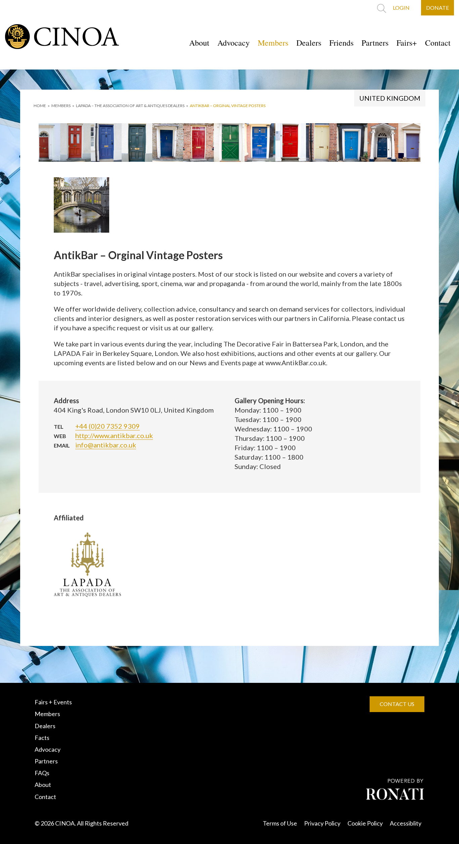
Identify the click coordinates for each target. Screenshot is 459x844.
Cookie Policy (365, 823)
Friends (341, 42)
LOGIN (401, 7)
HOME (40, 105)
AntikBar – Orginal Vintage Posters (227, 105)
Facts (42, 737)
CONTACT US (397, 704)
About (199, 42)
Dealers (308, 42)
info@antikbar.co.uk (105, 445)
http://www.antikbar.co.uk (114, 435)
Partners (375, 42)
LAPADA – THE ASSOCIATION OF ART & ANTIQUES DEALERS (130, 105)
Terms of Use (280, 823)
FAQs (42, 773)
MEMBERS (61, 105)
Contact (438, 42)
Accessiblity (405, 823)
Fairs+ (407, 42)
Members (273, 42)
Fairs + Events (53, 702)
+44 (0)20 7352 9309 (107, 426)
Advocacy (233, 42)
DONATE (437, 7)
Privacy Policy (322, 823)
